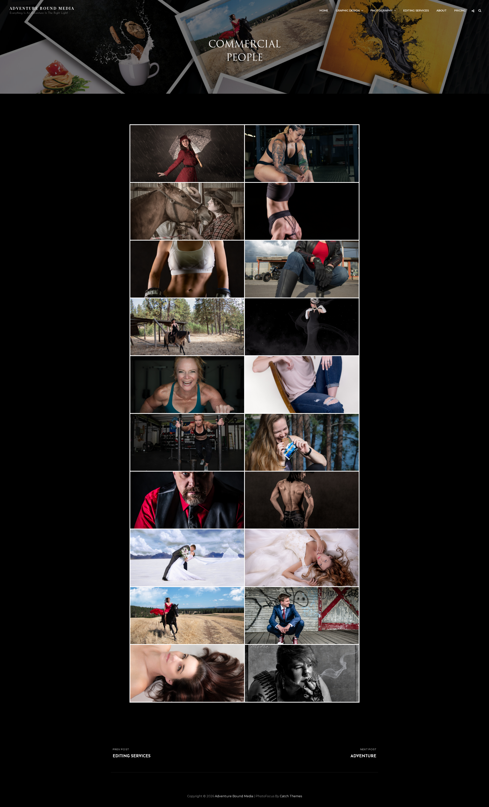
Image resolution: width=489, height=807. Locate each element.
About (441, 10)
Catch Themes (291, 796)
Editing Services (416, 10)
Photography (381, 10)
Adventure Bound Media (42, 8)
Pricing (460, 10)
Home (324, 10)
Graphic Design (348, 10)
